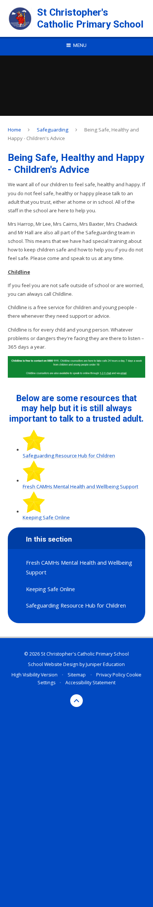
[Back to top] (76, 700)
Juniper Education (105, 664)
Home (14, 129)
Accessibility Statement (90, 682)
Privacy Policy (110, 675)
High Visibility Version (35, 675)
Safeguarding (52, 129)
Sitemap (77, 675)
